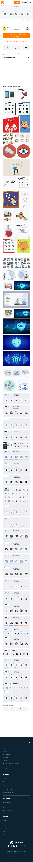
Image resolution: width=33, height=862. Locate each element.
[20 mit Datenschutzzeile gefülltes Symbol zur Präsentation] (7, 598)
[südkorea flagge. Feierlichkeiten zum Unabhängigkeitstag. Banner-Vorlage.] (11, 152)
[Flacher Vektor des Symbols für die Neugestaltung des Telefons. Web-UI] (9, 94)
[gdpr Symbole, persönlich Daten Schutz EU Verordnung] (10, 380)
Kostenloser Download (16, 35)
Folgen (27, 29)
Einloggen (24, 2)
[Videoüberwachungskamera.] (16, 196)
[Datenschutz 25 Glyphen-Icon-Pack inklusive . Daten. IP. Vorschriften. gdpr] (16, 854)
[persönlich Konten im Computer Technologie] (8, 442)
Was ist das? (16, 54)
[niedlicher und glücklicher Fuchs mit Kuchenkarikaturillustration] (8, 169)
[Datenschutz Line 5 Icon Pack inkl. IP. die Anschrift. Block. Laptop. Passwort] (16, 551)
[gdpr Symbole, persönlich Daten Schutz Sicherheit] (8, 369)
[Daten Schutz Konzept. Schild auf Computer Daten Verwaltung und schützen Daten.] (9, 538)
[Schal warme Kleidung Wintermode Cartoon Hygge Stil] (9, 108)
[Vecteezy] (2, 2)
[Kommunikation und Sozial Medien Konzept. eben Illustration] (16, 428)
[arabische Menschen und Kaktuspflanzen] (19, 166)
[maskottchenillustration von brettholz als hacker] (11, 292)
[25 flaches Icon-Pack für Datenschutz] (16, 656)
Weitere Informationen (9, 57)
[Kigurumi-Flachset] (11, 183)
